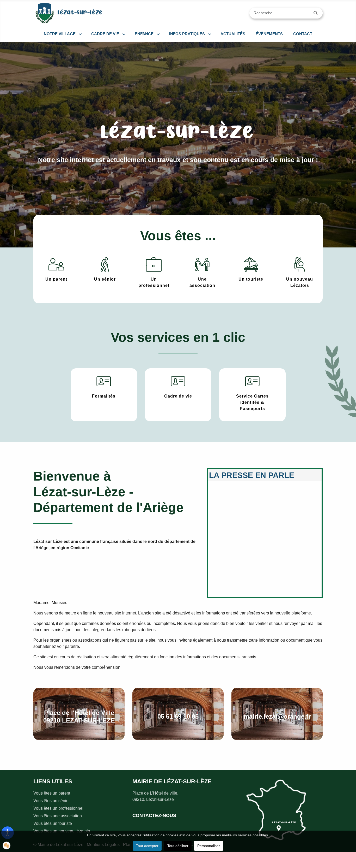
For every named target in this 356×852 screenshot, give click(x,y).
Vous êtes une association (57, 816)
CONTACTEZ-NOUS (154, 815)
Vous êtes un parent (51, 793)
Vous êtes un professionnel (58, 808)
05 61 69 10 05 (178, 716)
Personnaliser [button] (208, 846)
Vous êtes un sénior (51, 800)
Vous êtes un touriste (52, 823)
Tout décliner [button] (177, 846)
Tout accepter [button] (147, 846)
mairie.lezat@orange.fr (277, 716)
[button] (6, 845)
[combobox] (279, 13)
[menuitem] (62, 34)
